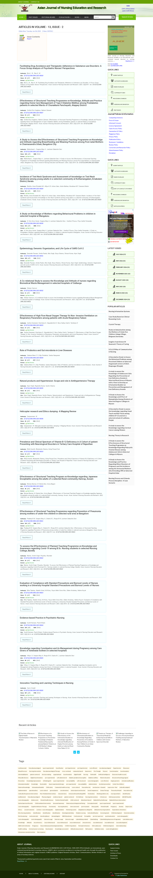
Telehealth (93, 774)
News (86, 17)
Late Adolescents (128, 819)
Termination (91, 793)
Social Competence (93, 790)
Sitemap (62, 873)
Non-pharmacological (35, 768)
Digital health (77, 774)
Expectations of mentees (119, 809)
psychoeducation (110, 816)
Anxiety (121, 806)
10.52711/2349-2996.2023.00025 (33, 658)
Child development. (108, 825)
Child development (116, 813)
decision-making (46, 774)
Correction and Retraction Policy (119, 147)
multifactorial (22, 797)
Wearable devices (23, 777)
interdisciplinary (44, 816)
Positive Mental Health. (61, 800)
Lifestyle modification (128, 781)
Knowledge (34, 784)
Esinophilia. (87, 816)
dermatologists (56, 816)
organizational (57, 774)
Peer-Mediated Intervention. (48, 793)
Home (21, 17)
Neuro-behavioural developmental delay (51, 825)
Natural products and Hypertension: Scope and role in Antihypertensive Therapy (57, 381)
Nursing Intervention (35, 771)
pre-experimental (50, 777)
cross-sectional (66, 771)
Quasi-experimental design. (56, 784)
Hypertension (117, 768)
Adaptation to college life (85, 809)
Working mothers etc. (103, 793)
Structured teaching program (120, 777)
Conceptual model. (92, 803)
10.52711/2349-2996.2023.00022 (33, 558)
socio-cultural (76, 787)
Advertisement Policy (116, 150)
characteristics (62, 793)
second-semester (29, 809)
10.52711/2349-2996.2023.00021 (33, 521)
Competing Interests (116, 118)
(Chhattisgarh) (47, 781)
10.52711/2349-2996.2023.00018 (33, 75)
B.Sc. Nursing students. (24, 813)
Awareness (88, 771)
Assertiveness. (38, 822)
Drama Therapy (104, 790)
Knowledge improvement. (34, 781)
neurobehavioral (97, 822)
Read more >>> (130, 61)
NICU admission (96, 825)
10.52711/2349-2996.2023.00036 (33, 419)
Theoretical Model (116, 790)
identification (126, 793)
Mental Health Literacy (47, 800)
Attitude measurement (77, 829)
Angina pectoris (115, 781)
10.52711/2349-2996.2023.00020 (33, 486)
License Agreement (115, 126)
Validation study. (99, 829)
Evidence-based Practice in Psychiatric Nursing (42, 618)
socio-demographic (93, 781)
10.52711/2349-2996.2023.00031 (33, 256)
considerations (64, 790)
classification (59, 768)
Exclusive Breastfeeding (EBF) (77, 793)
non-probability (70, 781)
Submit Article (127, 17)
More (77, 17)
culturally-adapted (124, 787)
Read (29, 39)
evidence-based (57, 797)
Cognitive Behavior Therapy (39, 806)
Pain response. (41, 832)
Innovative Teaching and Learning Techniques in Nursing (46, 683)
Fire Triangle (97, 771)
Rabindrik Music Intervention (117, 800)
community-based (78, 771)
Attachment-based (86, 800)
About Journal (23, 2)
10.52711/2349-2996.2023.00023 (33, 593)
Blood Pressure (22, 771)
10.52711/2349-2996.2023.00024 (33, 625)
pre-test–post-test (98, 816)
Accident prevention (104, 784)
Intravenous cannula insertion (26, 832)
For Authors (64, 17)
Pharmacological (46, 797)
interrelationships (121, 825)
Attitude (29, 822)
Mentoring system (71, 809)
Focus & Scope (114, 120)
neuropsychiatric (115, 793)
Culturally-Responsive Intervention (28, 793)
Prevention (21, 781)
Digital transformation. (37, 777)
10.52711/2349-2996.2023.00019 (33, 451)
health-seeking (22, 829)
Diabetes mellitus (93, 777)
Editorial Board (48, 17)
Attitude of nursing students (102, 809)
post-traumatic (85, 806)
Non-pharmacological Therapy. (51, 771)
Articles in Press (118, 206)
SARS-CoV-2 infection (24, 825)
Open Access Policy (115, 128)
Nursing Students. (63, 806)
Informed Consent (115, 123)
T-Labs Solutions (121, 875)
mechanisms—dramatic (99, 787)
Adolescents (34, 800)
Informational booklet (38, 787)
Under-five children (118, 784)
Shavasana (126, 768)
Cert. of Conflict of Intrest (122, 188)
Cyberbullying (94, 819)
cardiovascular (22, 768)
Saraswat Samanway (58, 803)
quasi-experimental (48, 768)
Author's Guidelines (121, 81)
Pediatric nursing (80, 813)
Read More (26, 92)
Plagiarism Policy (114, 134)
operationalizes (33, 790)
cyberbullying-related (82, 819)
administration (93, 784)
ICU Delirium (79, 797)
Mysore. (105, 771)
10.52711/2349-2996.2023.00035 (33, 388)
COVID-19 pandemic (70, 825)
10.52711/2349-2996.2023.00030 (33, 223)
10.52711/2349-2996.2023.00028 (33, 151)
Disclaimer (112, 153)
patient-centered (35, 774)
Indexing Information (121, 104)
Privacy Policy (113, 137)
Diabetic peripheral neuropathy (77, 777)
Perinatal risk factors (84, 825)
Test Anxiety (52, 806)
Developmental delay (68, 813)
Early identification (93, 813)
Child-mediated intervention (43, 803)
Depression (129, 806)
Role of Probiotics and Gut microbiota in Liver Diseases (46, 350)
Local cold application (112, 829)
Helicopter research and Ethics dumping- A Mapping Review (48, 411)
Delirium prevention (114, 797)
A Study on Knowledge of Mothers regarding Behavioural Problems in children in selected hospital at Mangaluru (57, 214)
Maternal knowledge (24, 787)
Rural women (49, 829)
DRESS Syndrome (67, 816)
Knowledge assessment (61, 829)
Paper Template (118, 87)
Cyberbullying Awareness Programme (110, 819)
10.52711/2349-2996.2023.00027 (33, 112)
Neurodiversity (86, 787)
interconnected (74, 806)
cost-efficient (93, 768)
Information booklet (23, 784)
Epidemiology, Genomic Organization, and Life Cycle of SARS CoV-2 (52, 248)
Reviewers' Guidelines (116, 142)
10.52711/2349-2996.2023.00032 (33, 290)
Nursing (85, 774)
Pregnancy (114, 806)
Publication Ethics (115, 139)
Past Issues (33, 17)
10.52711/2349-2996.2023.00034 (33, 358)
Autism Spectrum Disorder (78, 790)
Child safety (49, 787)
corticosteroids (33, 816)
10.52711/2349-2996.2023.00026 (33, 690)
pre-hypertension (70, 768)
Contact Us (35, 2)
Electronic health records (119, 774)
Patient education (105, 777)
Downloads (114, 855)
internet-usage (48, 819)
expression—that (112, 787)
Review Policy (113, 145)
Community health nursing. (62, 787)
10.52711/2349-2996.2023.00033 (33, 325)
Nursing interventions (91, 797)
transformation (114, 771)
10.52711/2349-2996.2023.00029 (33, 188)
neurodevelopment (121, 822)
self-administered (62, 777)
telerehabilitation (23, 774)
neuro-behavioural (49, 822)
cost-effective (105, 781)
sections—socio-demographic (45, 809)
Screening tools (104, 813)
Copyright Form (119, 93)
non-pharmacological (105, 768)
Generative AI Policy (115, 131)
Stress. (20, 809)
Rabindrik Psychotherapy (100, 800)
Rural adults (43, 784)
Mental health (105, 806)
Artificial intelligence (104, 774)
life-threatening (22, 816)
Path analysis (89, 829)
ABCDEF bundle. (126, 797)
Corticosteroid (78, 816)
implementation (22, 790)
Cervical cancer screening (36, 829)
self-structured (81, 781)
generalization (54, 790)
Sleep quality (95, 806)
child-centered (74, 800)
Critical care (103, 797)
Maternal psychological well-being (75, 803)
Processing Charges (119, 98)
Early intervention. (129, 813)
